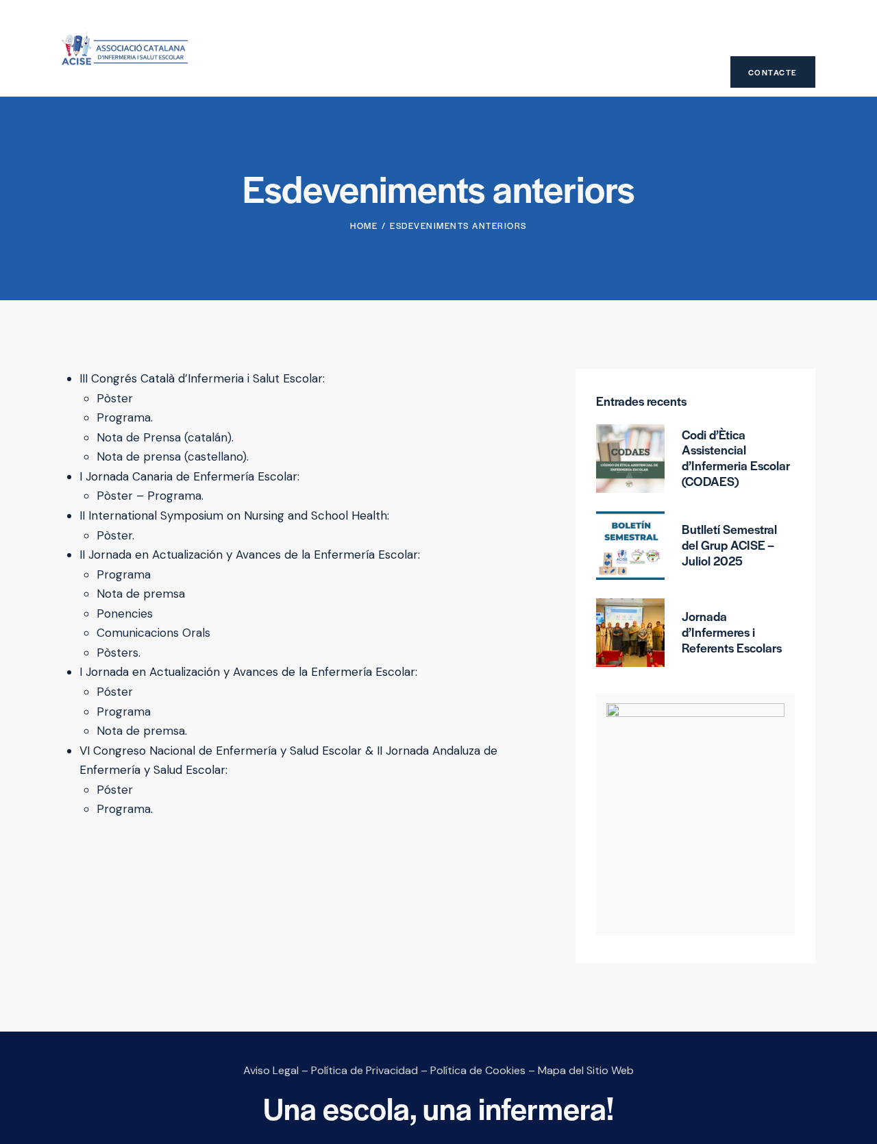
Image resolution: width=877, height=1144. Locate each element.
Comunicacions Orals (153, 632)
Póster (115, 691)
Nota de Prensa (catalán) (164, 437)
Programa (124, 417)
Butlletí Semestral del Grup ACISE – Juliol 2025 (729, 545)
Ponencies (125, 613)
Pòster (115, 398)
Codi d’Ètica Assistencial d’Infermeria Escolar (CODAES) (736, 458)
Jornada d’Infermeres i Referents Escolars (732, 632)
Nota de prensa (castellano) (172, 456)
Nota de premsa (141, 593)
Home (364, 225)
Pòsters (117, 652)
